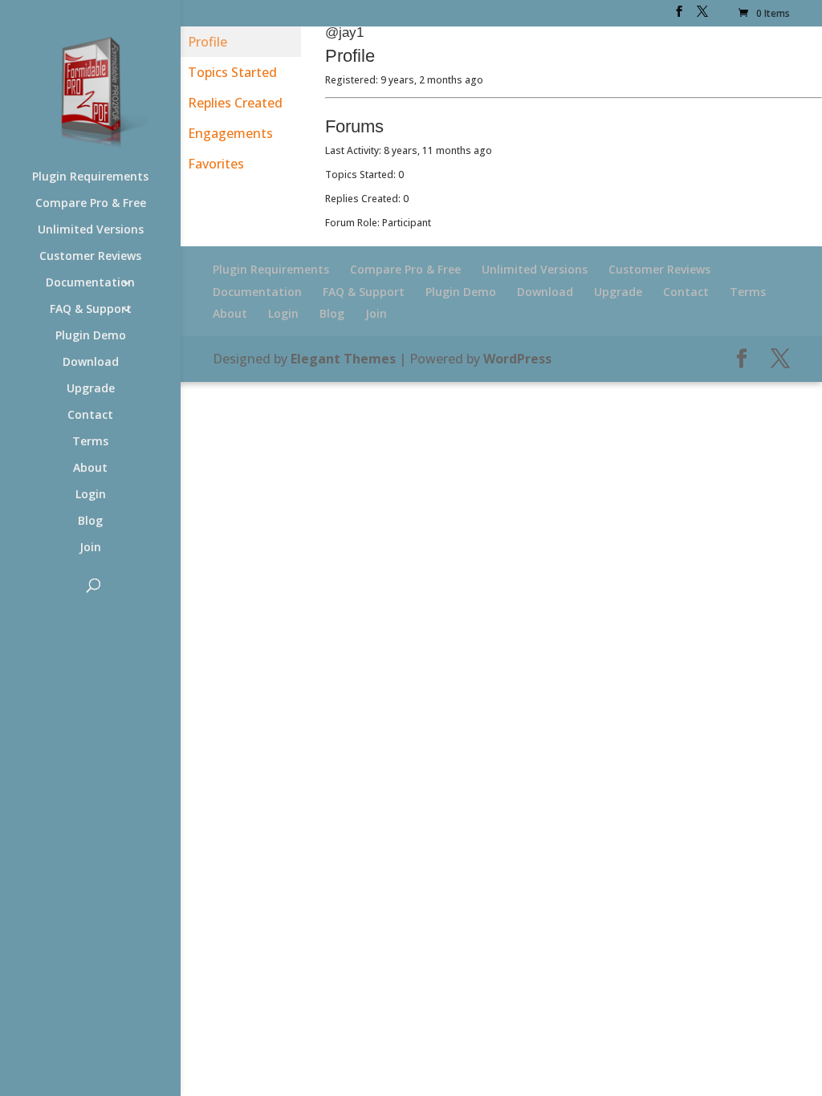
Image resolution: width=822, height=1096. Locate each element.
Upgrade (91, 389)
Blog (90, 521)
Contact (90, 415)
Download (91, 362)
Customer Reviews (90, 256)
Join (90, 548)
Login (90, 495)
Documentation (90, 283)
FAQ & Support (91, 309)
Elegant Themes (343, 358)
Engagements (230, 133)
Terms (90, 442)
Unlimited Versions (91, 230)
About (90, 468)
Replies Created (235, 103)
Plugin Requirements (90, 177)
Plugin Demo (90, 336)
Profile (207, 42)
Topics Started (232, 72)
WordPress (517, 358)
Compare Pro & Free (90, 203)
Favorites (216, 164)
